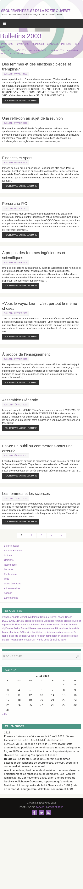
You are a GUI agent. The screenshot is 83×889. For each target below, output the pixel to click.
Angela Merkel (19, 617)
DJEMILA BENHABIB (13, 621)
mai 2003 (68, 44)
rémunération (53, 636)
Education (20, 624)
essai (37, 624)
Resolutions (10, 564)
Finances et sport (17, 158)
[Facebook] (34, 812)
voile (46, 639)
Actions (8, 555)
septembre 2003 (39, 50)
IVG (22, 632)
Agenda (8, 593)
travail (27, 639)
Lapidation (37, 632)
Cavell (53, 617)
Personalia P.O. (15, 203)
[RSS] (48, 812)
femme (64, 624)
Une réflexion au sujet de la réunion (32, 118)
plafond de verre (64, 632)
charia (61, 617)
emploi (30, 624)
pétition (23, 636)
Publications (10, 574)
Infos (6, 578)
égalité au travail (58, 639)
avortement (33, 617)
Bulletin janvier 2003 (15, 74)
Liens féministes (12, 583)
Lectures (8, 569)
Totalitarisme (17, 639)
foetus (17, 628)
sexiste (74, 636)
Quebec (31, 636)
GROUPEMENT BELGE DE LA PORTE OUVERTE (35, 10)
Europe (45, 624)
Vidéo (40, 639)
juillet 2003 (7, 50)
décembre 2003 (18, 53)
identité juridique (59, 628)
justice (28, 632)
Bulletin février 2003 (15, 405)
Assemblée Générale (20, 400)
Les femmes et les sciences (26, 493)
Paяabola (41, 807)
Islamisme (13, 632)
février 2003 (24, 44)
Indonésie (74, 628)
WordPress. (56, 807)
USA (33, 639)
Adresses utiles (12, 588)
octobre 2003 (58, 50)
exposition (54, 624)
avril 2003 (54, 44)
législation (49, 632)
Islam (5, 632)
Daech (68, 617)
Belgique (45, 617)
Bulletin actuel (11, 545)
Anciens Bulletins (13, 550)
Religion (40, 636)
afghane (6, 617)
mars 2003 (40, 44)
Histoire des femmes (39, 628)
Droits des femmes (53, 621)
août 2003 (22, 50)
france (24, 628)
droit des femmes (34, 621)
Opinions (9, 560)
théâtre (5, 639)
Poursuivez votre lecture (21, 100)
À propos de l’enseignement (26, 354)
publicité (13, 636)
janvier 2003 (8, 44)
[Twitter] (41, 812)
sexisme (65, 636)
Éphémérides (11, 598)
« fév (4, 714)
